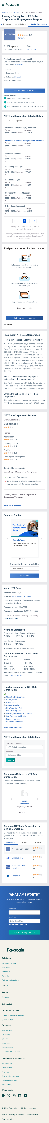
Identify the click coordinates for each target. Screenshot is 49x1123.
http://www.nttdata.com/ (21, 596)
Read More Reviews (12, 505)
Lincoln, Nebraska (13, 719)
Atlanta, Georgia (12, 705)
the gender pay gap (15, 675)
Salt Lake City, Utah (13, 711)
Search (11, 760)
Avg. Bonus (31, 49)
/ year (13, 47)
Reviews (21, 38)
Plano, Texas (11, 702)
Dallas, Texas (11, 700)
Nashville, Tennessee (14, 722)
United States (6, 12)
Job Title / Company (14, 744)
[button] (1, 24)
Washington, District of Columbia (19, 713)
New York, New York (14, 708)
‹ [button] (7, 538)
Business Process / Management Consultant (24, 140)
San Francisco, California (16, 716)
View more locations (13, 727)
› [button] (41, 538)
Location (9, 752)
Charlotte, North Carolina (15, 697)
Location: (7, 70)
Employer (16, 12)
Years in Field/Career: (12, 81)
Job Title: (12, 908)
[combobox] (24, 73)
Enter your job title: (24, 308)
